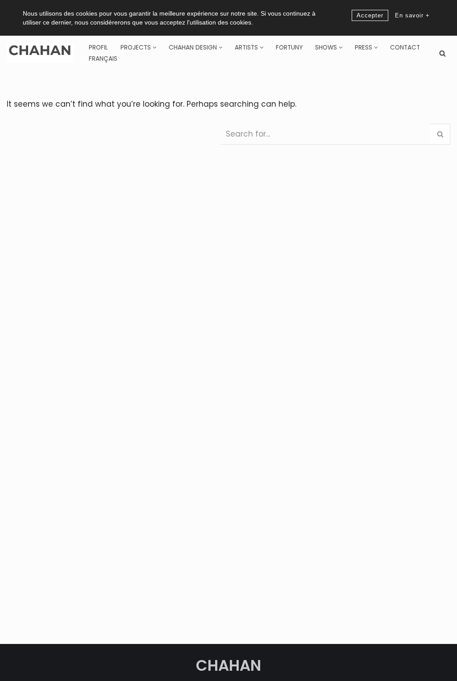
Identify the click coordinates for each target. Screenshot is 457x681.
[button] (154, 47)
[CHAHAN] (40, 53)
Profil (98, 47)
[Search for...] (113, 132)
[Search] (442, 53)
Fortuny (289, 47)
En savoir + (412, 15)
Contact (405, 47)
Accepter (370, 15)
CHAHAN (228, 665)
